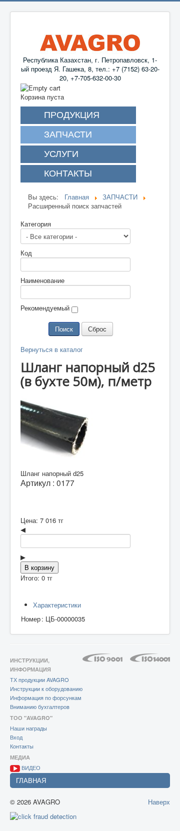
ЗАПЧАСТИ (68, 135)
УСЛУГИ (61, 154)
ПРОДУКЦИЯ (72, 115)
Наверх (159, 801)
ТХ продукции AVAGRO (39, 680)
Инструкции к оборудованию (46, 688)
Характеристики (57, 605)
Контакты (22, 746)
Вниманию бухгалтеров (40, 706)
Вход (16, 737)
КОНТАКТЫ (68, 173)
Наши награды (28, 728)
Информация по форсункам (46, 698)
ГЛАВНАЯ (31, 780)
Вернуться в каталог (51, 349)
